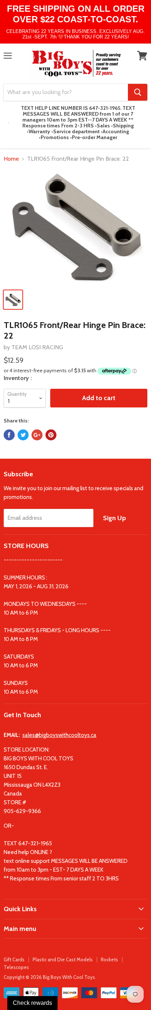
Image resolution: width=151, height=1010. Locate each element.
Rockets (109, 959)
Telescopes (16, 967)
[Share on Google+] (37, 434)
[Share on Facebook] (9, 434)
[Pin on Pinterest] (50, 434)
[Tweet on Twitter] (23, 434)
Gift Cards (14, 959)
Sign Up (114, 518)
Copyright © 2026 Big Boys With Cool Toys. (50, 977)
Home (11, 159)
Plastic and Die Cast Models (63, 959)
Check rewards (32, 1003)
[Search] (137, 92)
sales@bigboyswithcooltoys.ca (59, 735)
